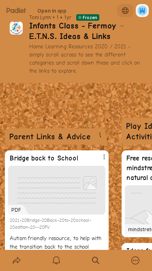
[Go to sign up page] (142, 10)
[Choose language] (125, 10)
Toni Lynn (40, 17)
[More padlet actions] (135, 260)
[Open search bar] (96, 260)
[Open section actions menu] (100, 135)
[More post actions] (99, 160)
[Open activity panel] (56, 260)
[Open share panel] (17, 260)
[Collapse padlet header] (122, 25)
